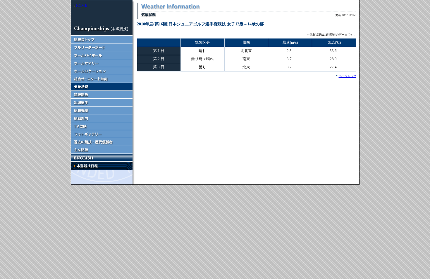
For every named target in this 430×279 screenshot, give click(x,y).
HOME (81, 5)
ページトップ (347, 76)
